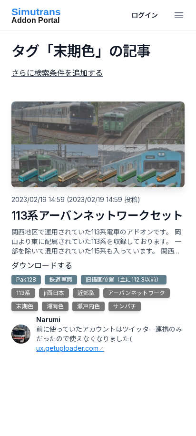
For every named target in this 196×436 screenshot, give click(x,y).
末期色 (24, 306)
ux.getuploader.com (67, 348)
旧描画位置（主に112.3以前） (124, 279)
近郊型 (86, 292)
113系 (23, 292)
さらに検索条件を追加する (57, 73)
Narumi (48, 319)
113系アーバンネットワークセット (97, 216)
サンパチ (124, 306)
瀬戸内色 (88, 306)
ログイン (144, 15)
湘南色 (55, 306)
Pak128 (26, 279)
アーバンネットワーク (136, 292)
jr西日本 (54, 292)
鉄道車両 (60, 279)
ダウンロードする (41, 265)
